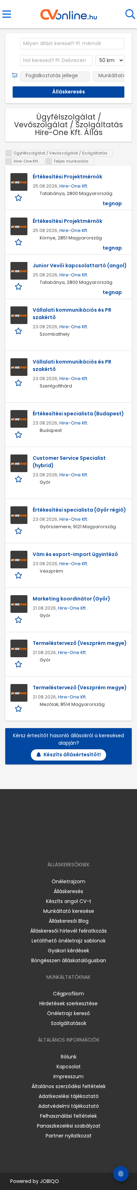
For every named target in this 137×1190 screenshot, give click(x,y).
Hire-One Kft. (73, 186)
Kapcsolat (69, 1066)
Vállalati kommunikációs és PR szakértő (72, 313)
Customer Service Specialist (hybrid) (69, 461)
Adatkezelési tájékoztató (69, 1096)
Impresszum (68, 1076)
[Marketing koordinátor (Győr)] (19, 604)
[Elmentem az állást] (19, 197)
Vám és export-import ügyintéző (75, 554)
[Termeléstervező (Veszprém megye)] (19, 648)
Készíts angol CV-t (68, 901)
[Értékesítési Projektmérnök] (19, 182)
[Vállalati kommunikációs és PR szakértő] (19, 315)
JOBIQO (49, 1181)
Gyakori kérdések (68, 950)
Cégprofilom (68, 993)
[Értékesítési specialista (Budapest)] (19, 419)
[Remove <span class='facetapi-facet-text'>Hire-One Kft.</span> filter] (9, 161)
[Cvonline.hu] (68, 12)
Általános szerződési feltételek (69, 1086)
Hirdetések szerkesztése (68, 1003)
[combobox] (72, 43)
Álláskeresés (68, 891)
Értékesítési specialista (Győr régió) (79, 509)
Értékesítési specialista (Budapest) (78, 413)
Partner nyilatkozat (69, 1135)
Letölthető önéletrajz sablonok (69, 940)
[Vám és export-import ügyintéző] (19, 559)
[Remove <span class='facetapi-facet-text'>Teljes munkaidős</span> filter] (49, 161)
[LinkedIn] (76, 844)
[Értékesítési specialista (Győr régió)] (19, 515)
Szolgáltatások (68, 1023)
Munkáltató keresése (68, 911)
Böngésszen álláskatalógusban (68, 960)
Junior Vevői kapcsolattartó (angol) (80, 265)
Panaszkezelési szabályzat (68, 1125)
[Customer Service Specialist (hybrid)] (19, 463)
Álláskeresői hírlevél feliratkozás (68, 930)
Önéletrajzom (68, 881)
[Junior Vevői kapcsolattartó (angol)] (19, 271)
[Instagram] (64, 844)
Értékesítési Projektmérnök (67, 176)
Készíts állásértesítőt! (72, 754)
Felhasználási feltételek (68, 1115)
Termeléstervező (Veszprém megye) (80, 643)
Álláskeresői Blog (69, 920)
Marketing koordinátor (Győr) (71, 598)
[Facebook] (52, 844)
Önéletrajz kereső (68, 1013)
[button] (16, 75)
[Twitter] (86, 844)
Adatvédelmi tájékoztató (68, 1106)
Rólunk (69, 1056)
